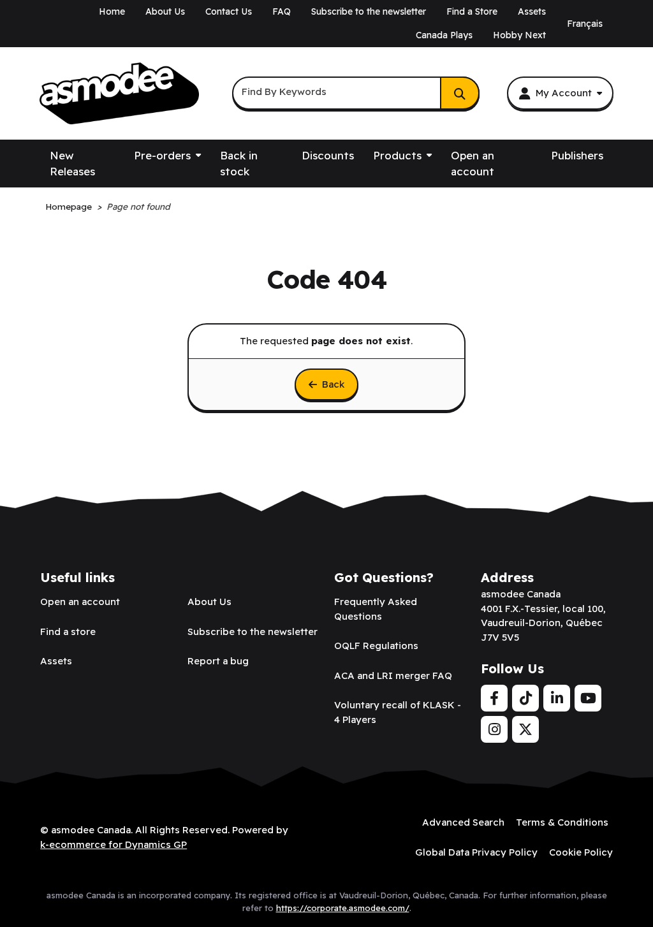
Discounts (328, 155)
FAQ (281, 11)
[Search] (460, 93)
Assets (532, 11)
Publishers (577, 155)
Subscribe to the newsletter (368, 11)
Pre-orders (162, 155)
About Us (165, 11)
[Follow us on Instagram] (494, 729)
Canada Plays (444, 35)
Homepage (68, 206)
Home (112, 11)
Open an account (472, 164)
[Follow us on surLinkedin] (556, 698)
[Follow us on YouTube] (588, 698)
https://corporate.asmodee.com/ (342, 908)
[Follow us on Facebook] (494, 698)
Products (397, 155)
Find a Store (471, 11)
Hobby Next (519, 35)
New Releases (72, 164)
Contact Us (228, 11)
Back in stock (239, 164)
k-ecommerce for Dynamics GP (113, 844)
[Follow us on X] (525, 729)
